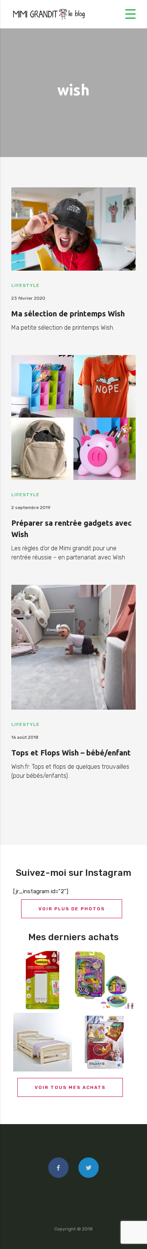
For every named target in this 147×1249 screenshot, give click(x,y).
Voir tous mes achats (70, 1087)
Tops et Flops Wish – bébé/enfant (71, 752)
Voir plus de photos (71, 908)
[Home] (49, 13)
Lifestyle (25, 285)
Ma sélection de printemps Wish (68, 313)
